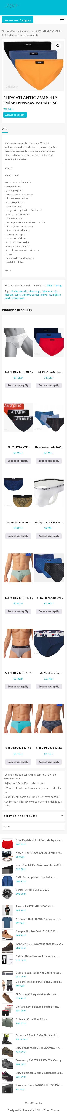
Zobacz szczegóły (15, 114)
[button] (58, 45)
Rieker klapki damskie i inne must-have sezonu (31, 796)
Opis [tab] (5, 128)
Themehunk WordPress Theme (41, 1110)
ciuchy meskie (19, 291)
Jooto (38, 1102)
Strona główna (10, 31)
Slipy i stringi (27, 31)
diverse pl (34, 291)
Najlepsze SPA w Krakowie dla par (24, 783)
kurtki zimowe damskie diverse (33, 294)
